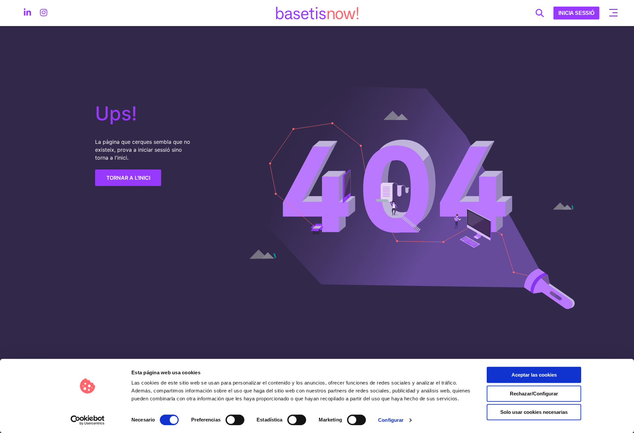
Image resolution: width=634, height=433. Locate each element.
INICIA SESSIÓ (576, 13)
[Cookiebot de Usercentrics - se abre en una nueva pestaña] (88, 420)
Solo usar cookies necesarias (534, 412)
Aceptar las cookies (534, 375)
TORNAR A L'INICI (128, 177)
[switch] (235, 420)
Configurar (391, 420)
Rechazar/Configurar (534, 393)
